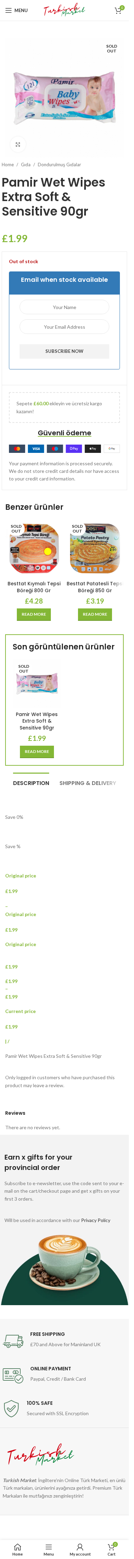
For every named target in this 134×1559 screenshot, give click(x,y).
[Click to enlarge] (18, 144)
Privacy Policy (95, 1220)
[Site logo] (64, 10)
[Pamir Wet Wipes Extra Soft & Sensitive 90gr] (37, 683)
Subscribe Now (64, 351)
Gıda (26, 164)
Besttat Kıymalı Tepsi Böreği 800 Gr (34, 587)
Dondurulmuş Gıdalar (59, 164)
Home (8, 164)
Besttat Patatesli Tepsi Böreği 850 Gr (95, 587)
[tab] (31, 782)
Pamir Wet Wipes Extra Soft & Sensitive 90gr (37, 721)
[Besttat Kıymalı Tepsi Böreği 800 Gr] (34, 548)
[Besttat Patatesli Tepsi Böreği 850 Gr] (95, 548)
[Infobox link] (64, 1341)
